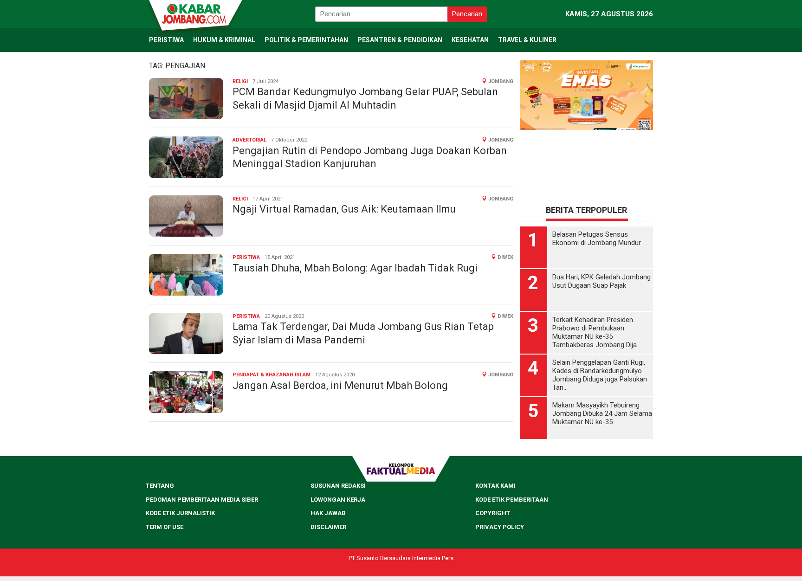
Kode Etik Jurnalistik (180, 513)
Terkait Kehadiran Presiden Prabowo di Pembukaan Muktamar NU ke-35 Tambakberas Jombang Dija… (596, 332)
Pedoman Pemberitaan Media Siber (202, 499)
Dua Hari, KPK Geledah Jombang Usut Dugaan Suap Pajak (601, 281)
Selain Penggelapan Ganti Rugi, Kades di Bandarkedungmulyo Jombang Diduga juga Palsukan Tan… (599, 375)
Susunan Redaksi (338, 485)
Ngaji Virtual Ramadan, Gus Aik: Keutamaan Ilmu (344, 209)
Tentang (160, 485)
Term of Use (164, 526)
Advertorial (249, 140)
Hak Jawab (328, 513)
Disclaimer (328, 526)
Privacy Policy (499, 526)
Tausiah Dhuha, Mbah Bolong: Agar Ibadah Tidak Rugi (355, 268)
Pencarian (467, 14)
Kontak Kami (495, 485)
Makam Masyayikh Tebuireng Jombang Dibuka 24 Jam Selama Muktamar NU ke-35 (602, 413)
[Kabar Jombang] (195, 13)
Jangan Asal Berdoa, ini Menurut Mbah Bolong (340, 385)
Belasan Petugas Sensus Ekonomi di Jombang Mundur (596, 238)
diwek (505, 257)
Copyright (492, 513)
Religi (240, 81)
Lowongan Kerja (337, 499)
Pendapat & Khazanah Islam (271, 375)
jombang (500, 81)
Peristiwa (246, 257)
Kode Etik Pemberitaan (511, 499)
